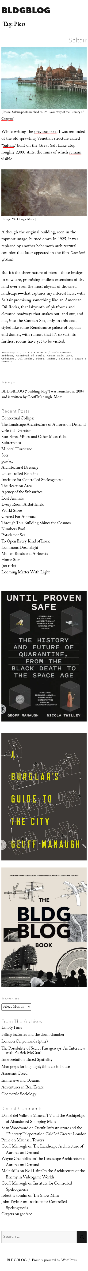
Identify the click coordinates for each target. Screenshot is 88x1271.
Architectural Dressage (19, 467)
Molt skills (10, 1171)
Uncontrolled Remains (19, 474)
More (58, 397)
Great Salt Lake (59, 355)
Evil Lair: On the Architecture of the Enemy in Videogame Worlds (45, 1174)
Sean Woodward (14, 1128)
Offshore (8, 358)
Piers (40, 358)
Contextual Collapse (17, 418)
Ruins (51, 358)
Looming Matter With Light (25, 572)
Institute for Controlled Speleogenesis (32, 480)
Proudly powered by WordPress (54, 1261)
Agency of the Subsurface (21, 492)
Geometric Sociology (18, 1094)
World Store (11, 511)
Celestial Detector (16, 431)
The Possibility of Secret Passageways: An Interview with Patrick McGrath (43, 1051)
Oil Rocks (10, 307)
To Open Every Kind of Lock (25, 541)
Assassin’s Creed (14, 1073)
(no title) (8, 566)
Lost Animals (12, 498)
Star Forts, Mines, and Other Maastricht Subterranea (34, 440)
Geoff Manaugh (14, 1146)
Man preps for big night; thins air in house (35, 1067)
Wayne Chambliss (16, 1159)
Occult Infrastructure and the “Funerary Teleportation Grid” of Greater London (46, 1131)
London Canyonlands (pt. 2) (24, 1041)
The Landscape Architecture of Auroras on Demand (43, 425)
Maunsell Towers (30, 1140)
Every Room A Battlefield (22, 504)
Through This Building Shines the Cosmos (36, 523)
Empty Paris (11, 1028)
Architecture (61, 352)
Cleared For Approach (19, 517)
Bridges (7, 355)
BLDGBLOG (25, 10)
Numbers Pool (13, 529)
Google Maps (25, 219)
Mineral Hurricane (16, 449)
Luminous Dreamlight (19, 548)
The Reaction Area (16, 486)
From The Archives (21, 1021)
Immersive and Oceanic (20, 1080)
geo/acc (7, 461)
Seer (4, 455)
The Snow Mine (46, 1196)
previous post (45, 132)
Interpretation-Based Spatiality (27, 1060)
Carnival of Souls (30, 355)
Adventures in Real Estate (22, 1087)
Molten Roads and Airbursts (24, 554)
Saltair (78, 40)
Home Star (10, 560)
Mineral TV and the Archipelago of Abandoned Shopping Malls (45, 1119)
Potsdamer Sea (13, 535)
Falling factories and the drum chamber (32, 1035)
